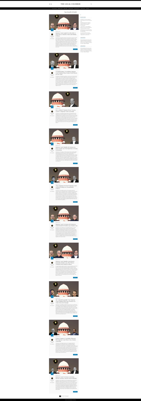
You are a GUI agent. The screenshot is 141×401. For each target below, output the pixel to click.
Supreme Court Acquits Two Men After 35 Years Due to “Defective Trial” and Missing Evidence (66, 34)
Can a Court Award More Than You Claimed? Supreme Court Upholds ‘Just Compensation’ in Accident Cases (85, 34)
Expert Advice (83, 8)
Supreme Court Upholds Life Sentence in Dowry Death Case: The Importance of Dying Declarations (66, 148)
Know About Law (76, 8)
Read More (75, 49)
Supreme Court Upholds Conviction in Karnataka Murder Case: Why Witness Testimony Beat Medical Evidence (65, 263)
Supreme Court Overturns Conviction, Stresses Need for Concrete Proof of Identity (66, 377)
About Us (87, 8)
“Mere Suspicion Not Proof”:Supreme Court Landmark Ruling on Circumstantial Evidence (66, 187)
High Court (65, 8)
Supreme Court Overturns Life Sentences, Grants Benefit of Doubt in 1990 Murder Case (66, 225)
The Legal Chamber (70, 4)
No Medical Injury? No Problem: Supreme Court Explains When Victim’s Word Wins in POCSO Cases (66, 73)
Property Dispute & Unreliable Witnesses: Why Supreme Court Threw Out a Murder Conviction (66, 340)
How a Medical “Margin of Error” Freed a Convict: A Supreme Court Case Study (66, 110)
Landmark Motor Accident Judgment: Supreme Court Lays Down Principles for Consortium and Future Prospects (86, 27)
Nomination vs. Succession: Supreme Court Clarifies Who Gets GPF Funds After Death (86, 20)
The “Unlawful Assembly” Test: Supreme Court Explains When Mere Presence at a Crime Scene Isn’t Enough (65, 301)
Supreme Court (60, 8)
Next (67, 396)
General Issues (70, 8)
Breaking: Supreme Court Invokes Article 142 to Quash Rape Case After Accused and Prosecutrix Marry (86, 30)
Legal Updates (54, 8)
